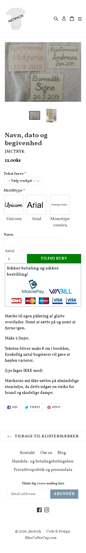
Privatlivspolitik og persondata (43, 470)
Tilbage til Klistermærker (46, 436)
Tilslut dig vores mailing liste (43, 484)
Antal (9, 251)
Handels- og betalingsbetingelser (43, 461)
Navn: (9, 234)
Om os (46, 453)
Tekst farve (14, 173)
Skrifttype (13, 190)
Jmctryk (34, 531)
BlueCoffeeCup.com (40, 538)
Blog (62, 453)
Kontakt (27, 453)
